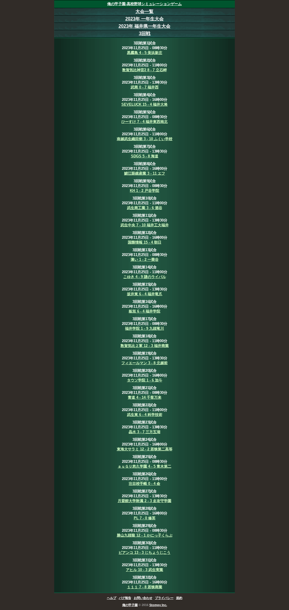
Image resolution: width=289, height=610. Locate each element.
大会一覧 (144, 11)
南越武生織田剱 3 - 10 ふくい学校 (144, 139)
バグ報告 (125, 598)
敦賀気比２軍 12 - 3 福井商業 (145, 346)
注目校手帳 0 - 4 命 (144, 483)
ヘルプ (111, 598)
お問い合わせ (143, 598)
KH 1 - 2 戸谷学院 (144, 190)
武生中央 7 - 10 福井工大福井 (145, 225)
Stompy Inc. (158, 605)
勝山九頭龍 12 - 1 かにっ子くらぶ (144, 535)
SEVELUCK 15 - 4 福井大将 (144, 104)
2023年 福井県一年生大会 (144, 26)
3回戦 (144, 33)
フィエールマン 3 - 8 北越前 (144, 363)
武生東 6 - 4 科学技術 (144, 415)
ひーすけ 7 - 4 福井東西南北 (144, 122)
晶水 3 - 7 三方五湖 (144, 432)
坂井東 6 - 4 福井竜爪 (144, 294)
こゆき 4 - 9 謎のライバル (144, 277)
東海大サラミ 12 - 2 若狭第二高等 (144, 449)
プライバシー (164, 598)
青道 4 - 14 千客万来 (144, 397)
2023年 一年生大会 (144, 18)
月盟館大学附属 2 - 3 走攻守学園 (144, 501)
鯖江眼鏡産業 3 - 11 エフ (144, 173)
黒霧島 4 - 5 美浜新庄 (144, 53)
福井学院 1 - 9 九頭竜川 (144, 328)
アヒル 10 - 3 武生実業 (144, 570)
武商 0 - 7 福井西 (145, 87)
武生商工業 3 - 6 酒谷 (144, 208)
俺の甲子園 (130, 605)
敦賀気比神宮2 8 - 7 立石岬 (144, 70)
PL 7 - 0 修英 (145, 518)
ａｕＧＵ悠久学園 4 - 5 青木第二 (144, 466)
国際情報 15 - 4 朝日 (144, 242)
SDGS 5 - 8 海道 (144, 156)
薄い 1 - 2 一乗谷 (145, 259)
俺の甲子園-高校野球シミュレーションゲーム (144, 4)
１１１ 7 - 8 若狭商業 (144, 587)
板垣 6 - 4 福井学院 (144, 311)
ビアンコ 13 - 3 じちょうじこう (144, 552)
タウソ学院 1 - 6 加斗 (144, 380)
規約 (179, 598)
